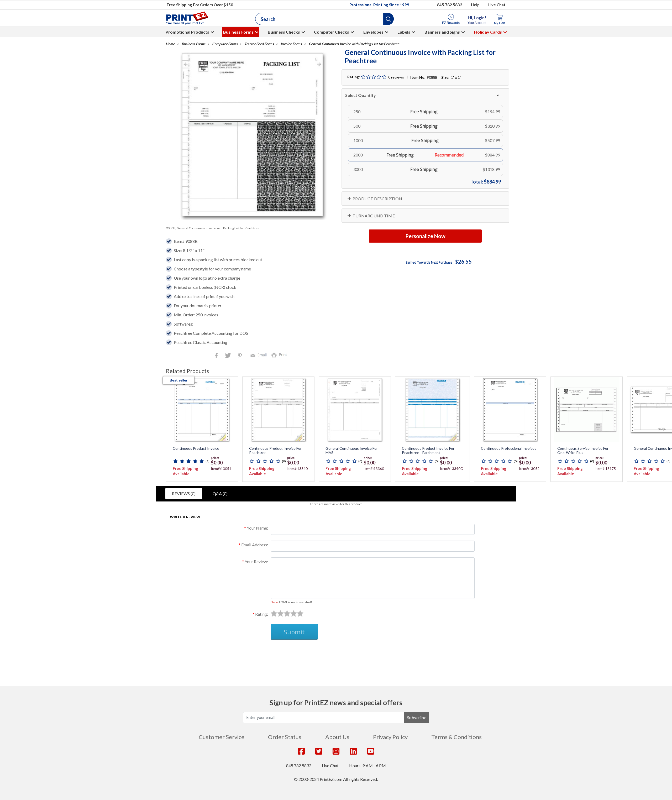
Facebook (217, 356)
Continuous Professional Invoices (508, 448)
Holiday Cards (488, 31)
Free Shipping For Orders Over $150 (200, 4)
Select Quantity (360, 95)
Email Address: (254, 544)
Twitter (228, 356)
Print (280, 354)
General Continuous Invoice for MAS (352, 450)
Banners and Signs (442, 31)
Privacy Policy (390, 736)
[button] (388, 19)
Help (475, 4)
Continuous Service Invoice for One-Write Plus (582, 450)
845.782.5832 (449, 4)
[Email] (259, 354)
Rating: (261, 613)
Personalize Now (425, 236)
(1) (207, 461)
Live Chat (497, 4)
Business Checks (284, 31)
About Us (337, 736)
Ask (261, 652)
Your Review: (256, 561)
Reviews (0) (184, 493)
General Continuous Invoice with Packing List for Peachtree (354, 44)
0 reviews (396, 77)
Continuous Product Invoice (196, 448)
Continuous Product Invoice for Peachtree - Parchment (428, 450)
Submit (294, 632)
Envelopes (373, 31)
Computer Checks (331, 31)
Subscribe (417, 717)
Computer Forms (225, 44)
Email (259, 354)
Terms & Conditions (456, 736)
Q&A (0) (220, 493)
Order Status (284, 736)
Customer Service (221, 736)
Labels (403, 31)
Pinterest (240, 356)
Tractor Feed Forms (259, 44)
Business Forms (238, 31)
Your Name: (257, 527)
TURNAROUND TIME (374, 215)
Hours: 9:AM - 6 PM (367, 765)
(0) (284, 461)
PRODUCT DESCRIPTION (377, 198)
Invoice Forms (291, 44)
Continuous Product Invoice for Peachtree (275, 450)
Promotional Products (187, 31)
